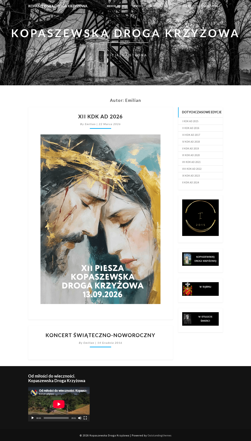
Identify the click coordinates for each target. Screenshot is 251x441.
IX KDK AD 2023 (191, 175)
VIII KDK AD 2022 (191, 168)
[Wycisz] (79, 418)
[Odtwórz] (32, 418)
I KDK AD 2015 (190, 121)
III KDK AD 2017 (191, 134)
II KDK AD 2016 (190, 128)
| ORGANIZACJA (208, 6)
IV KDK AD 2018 (191, 141)
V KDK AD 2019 (190, 148)
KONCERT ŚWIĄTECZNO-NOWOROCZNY (100, 335)
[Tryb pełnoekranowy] (85, 418)
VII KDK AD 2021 (191, 162)
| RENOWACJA (157, 6)
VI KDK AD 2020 (191, 155)
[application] (59, 404)
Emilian (90, 124)
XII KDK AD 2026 (117, 6)
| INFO (137, 6)
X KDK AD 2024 (190, 182)
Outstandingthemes (159, 435)
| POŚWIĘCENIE (182, 6)
